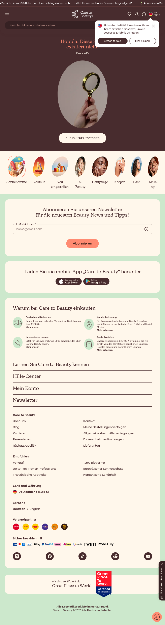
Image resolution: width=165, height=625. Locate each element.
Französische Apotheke (29, 475)
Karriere (18, 433)
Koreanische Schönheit (99, 475)
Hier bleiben (142, 41)
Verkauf (18, 463)
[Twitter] (115, 556)
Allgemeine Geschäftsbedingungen (108, 433)
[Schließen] (162, 563)
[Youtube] (148, 556)
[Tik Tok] (82, 556)
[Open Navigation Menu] (7, 14)
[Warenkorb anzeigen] (143, 14)
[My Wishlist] (129, 14)
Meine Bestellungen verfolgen (104, 427)
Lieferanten (91, 446)
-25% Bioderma (94, 463)
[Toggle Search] (14, 14)
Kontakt (89, 421)
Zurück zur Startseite (82, 138)
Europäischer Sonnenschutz (103, 469)
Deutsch (19, 509)
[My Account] (136, 14)
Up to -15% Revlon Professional (35, 469)
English (35, 509)
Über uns (19, 421)
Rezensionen (22, 439)
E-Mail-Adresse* (26, 224)
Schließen (153, 26)
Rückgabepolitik (24, 446)
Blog (16, 427)
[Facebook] (50, 556)
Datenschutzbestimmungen (103, 439)
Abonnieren (82, 243)
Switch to (112, 41)
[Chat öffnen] (157, 617)
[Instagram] (17, 556)
